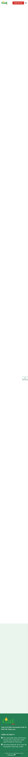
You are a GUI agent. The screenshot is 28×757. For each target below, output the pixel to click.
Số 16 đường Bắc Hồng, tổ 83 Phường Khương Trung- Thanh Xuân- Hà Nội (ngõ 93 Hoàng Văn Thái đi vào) (14, 740)
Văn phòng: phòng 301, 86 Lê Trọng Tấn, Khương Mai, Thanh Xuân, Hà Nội (15, 745)
